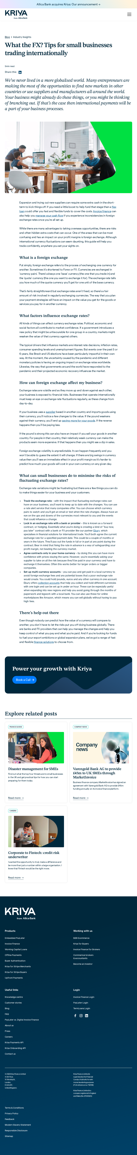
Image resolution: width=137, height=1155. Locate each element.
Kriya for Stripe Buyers (16, 972)
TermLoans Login (81, 1008)
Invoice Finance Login (83, 997)
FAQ (7, 1014)
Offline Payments (13, 955)
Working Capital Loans (16, 949)
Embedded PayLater (15, 938)
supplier (50, 411)
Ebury (96, 530)
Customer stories (13, 1002)
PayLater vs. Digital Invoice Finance (22, 1019)
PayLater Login (80, 1002)
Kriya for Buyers (81, 943)
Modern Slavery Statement (18, 1125)
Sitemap (9, 1136)
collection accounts (49, 583)
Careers (9, 1037)
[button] (128, 14)
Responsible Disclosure (16, 1130)
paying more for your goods (78, 420)
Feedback (9, 1119)
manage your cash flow (49, 215)
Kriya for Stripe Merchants (18, 966)
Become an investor (83, 964)
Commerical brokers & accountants (83, 956)
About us (9, 1025)
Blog (7, 1008)
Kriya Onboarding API (15, 1048)
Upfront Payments (14, 978)
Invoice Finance (12, 943)
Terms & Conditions (14, 1108)
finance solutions (44, 641)
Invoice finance (102, 211)
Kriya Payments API (14, 1042)
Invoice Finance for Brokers (86, 949)
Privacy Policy (11, 1113)
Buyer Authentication (15, 961)
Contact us (10, 1054)
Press (7, 1031)
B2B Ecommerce (81, 938)
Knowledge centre (14, 997)
